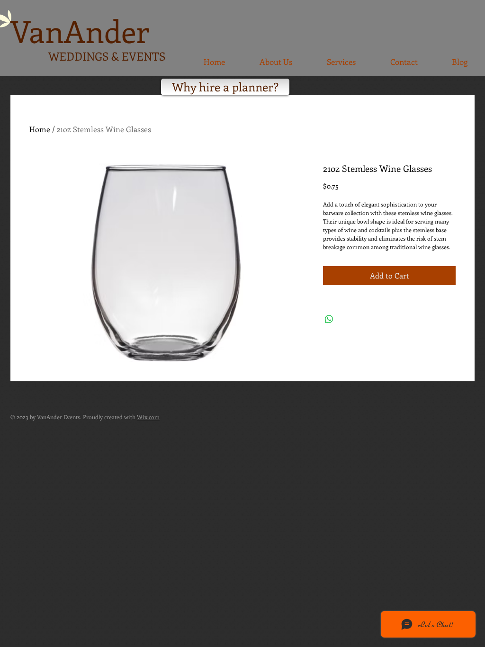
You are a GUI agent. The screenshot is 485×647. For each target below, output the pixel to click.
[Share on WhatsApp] (329, 319)
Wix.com (148, 417)
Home (39, 129)
